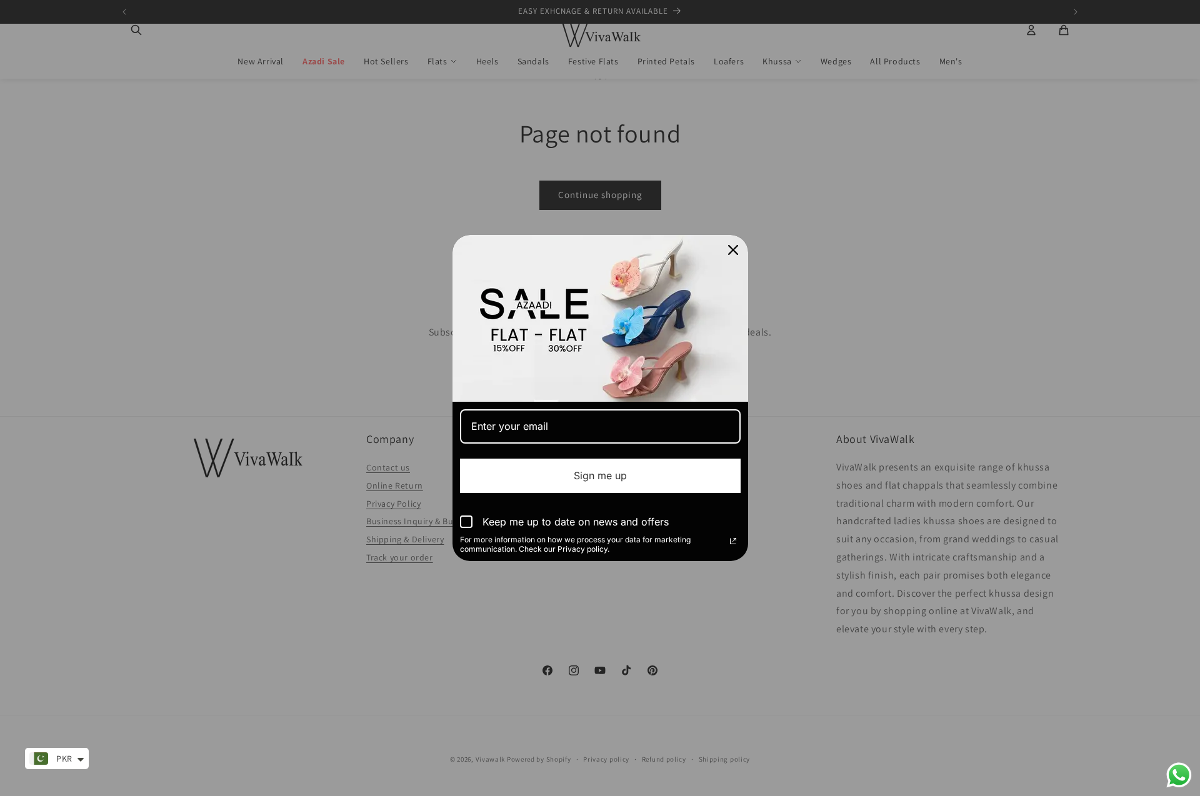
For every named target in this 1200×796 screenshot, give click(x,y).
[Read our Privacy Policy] (733, 541)
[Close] (733, 250)
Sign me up (600, 475)
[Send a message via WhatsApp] (1179, 775)
